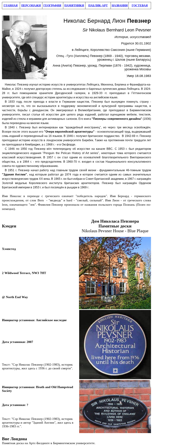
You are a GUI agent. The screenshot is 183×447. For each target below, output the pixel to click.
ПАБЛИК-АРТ (98, 5)
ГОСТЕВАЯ (140, 5)
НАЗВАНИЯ (120, 5)
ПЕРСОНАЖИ (31, 5)
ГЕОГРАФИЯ (52, 5)
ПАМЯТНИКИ (74, 5)
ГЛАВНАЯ (11, 5)
